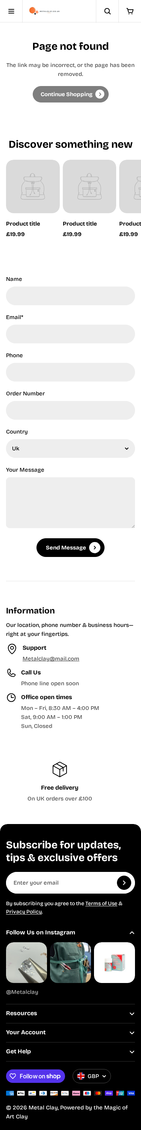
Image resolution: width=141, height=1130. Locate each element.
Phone (14, 355)
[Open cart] (129, 11)
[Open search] (107, 11)
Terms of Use (101, 903)
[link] (71, 94)
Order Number (25, 393)
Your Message (25, 469)
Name (14, 279)
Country (17, 431)
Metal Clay (43, 1107)
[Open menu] (11, 11)
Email (14, 317)
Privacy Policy (24, 912)
